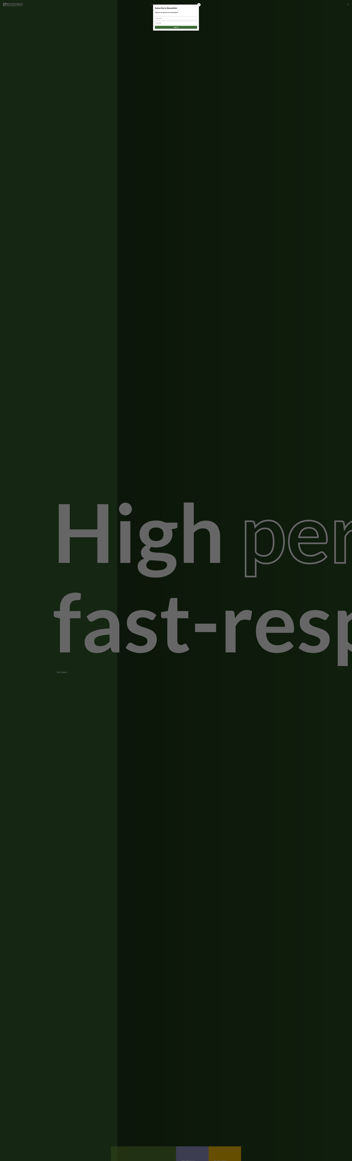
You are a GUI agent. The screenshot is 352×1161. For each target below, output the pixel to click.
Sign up (176, 27)
